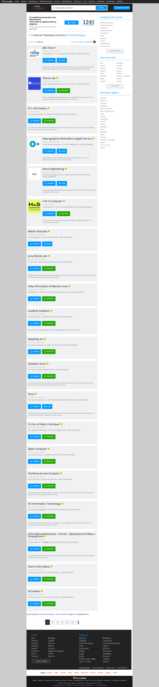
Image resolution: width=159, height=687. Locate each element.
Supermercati (105, 44)
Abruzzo (82, 638)
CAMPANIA (103, 106)
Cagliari (119, 66)
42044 (49, 114)
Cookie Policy (80, 683)
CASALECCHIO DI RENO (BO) (80, 175)
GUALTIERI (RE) (56, 114)
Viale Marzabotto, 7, (35, 317)
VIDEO (70, 673)
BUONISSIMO (110, 1)
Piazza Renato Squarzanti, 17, (53, 144)
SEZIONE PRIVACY (122, 668)
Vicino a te (40, 42)
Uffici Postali (105, 46)
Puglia (81, 653)
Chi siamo (60, 683)
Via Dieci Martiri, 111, (36, 542)
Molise (82, 651)
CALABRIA (103, 103)
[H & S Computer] (34, 206)
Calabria (82, 640)
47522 (63, 84)
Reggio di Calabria (123, 76)
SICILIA (102, 135)
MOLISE (102, 124)
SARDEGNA (103, 132)
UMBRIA (102, 142)
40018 (46, 292)
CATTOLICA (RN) (57, 345)
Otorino (103, 38)
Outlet (102, 41)
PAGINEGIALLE (33, 1)
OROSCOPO (84, 673)
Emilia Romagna (86, 643)
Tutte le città (115, 86)
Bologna (119, 63)
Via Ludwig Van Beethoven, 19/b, (40, 430)
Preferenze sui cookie (91, 683)
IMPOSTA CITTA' (110, 668)
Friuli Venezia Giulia (111, 643)
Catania (103, 68)
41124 (46, 572)
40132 (52, 510)
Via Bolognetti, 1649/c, (36, 292)
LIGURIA (102, 116)
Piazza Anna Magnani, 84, (52, 84)
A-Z (88, 42)
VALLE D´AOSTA (105, 145)
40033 (67, 175)
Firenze (119, 68)
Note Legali (67, 683)
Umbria (106, 659)
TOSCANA (103, 137)
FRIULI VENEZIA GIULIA (107, 111)
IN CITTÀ (92, 673)
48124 (44, 479)
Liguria (106, 646)
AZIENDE (108, 673)
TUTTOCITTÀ (77, 1)
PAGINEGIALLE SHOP (46, 1)
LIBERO (17, 1)
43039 (49, 400)
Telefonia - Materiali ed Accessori (52, 81)
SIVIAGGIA (92, 1)
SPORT (56, 673)
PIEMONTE (103, 127)
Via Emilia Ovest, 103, (36, 572)
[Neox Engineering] (34, 174)
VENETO (102, 148)
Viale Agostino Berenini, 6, (37, 400)
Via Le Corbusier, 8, (35, 479)
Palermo (103, 76)
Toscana (106, 656)
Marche (106, 648)
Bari (101, 63)
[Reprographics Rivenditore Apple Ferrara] (34, 144)
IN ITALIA (100, 673)
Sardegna (107, 653)
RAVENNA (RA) (52, 479)
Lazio (81, 646)
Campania (107, 640)
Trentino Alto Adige (87, 659)
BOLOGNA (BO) (53, 237)
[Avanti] (77, 622)
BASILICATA (103, 101)
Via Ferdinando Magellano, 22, (39, 510)
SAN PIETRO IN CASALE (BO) (59, 292)
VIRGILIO (24, 1)
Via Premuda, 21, (49, 207)
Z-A (91, 42)
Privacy (73, 683)
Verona (119, 81)
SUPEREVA (120, 1)
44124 (66, 144)
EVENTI (115, 673)
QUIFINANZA (101, 1)
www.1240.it (33, 29)
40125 (44, 262)
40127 (45, 237)
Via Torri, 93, (32, 370)
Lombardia (84, 648)
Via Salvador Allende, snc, (37, 345)
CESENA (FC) (70, 84)
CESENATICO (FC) (48, 370)
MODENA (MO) (53, 572)
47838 (45, 317)
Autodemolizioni (106, 25)
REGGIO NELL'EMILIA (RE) (69, 207)
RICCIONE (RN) (52, 317)
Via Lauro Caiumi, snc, (36, 597)
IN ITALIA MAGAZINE (98, 668)
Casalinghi (104, 28)
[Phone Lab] (34, 83)
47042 (39, 370)
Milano (119, 71)
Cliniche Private (106, 31)
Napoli (102, 73)
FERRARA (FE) (74, 144)
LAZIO (102, 114)
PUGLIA (102, 129)
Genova (103, 71)
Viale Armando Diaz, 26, (36, 455)
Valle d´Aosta (85, 661)
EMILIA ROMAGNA (82, 54)
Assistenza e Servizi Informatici (51, 51)
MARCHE (103, 122)
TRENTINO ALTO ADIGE (107, 140)
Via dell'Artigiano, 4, (35, 237)
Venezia (102, 81)
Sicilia (81, 656)
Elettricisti (104, 33)
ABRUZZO (103, 98)
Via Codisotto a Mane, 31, (37, 114)
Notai (102, 36)
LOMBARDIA (104, 119)
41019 (46, 597)
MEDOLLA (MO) (69, 54)
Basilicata (107, 638)
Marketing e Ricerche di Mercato (51, 172)
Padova (119, 73)
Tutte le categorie (114, 51)
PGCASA (57, 1)
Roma (102, 79)
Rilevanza (82, 42)
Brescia (102, 66)
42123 (57, 207)
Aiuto (100, 683)
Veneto (106, 661)
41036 (61, 54)
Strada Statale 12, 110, (51, 54)
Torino (119, 79)
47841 (49, 345)
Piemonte (107, 651)
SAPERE (76, 673)
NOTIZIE (49, 673)
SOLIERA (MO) (54, 597)
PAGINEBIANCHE (67, 1)
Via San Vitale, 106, (35, 262)
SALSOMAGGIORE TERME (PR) (63, 400)
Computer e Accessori (34, 111)
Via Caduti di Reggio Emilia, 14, (54, 175)
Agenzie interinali (106, 23)
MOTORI (63, 673)
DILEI (85, 1)
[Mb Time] (34, 53)
